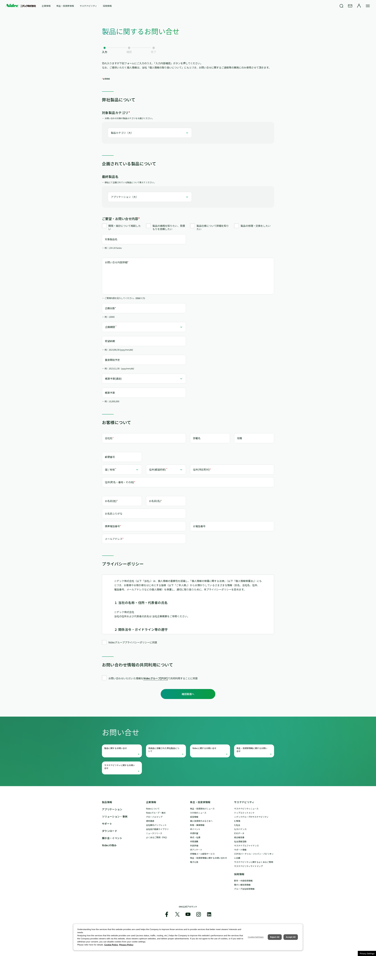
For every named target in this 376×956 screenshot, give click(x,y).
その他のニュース (198, 812)
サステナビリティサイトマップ (248, 866)
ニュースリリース (154, 833)
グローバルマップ (154, 816)
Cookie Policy (111, 945)
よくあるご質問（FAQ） (157, 837)
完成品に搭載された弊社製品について (163, 750)
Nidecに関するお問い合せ (204, 748)
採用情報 (107, 5)
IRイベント (195, 829)
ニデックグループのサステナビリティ (251, 816)
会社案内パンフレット (156, 825)
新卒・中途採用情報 (243, 880)
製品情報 (107, 802)
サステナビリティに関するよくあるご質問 (253, 862)
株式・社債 (195, 837)
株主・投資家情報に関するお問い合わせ (208, 857)
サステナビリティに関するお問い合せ (119, 767)
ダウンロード (109, 831)
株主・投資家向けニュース (202, 808)
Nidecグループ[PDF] (155, 678)
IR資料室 (194, 833)
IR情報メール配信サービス (202, 853)
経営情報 (194, 816)
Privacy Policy (126, 945)
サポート (107, 823)
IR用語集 (194, 841)
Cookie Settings (256, 937)
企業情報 (46, 5)
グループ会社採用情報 (244, 888)
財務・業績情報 (197, 825)
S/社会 (237, 825)
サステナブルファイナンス (246, 845)
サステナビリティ (88, 5)
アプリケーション (112, 809)
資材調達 (150, 820)
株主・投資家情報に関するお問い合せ (251, 750)
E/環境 (237, 820)
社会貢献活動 (240, 841)
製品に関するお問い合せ (115, 748)
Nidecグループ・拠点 (156, 812)
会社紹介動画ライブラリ (157, 829)
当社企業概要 (159, 616)
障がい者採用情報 (242, 884)
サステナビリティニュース (246, 808)
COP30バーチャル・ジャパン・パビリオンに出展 (253, 855)
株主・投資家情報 (65, 5)
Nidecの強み (109, 845)
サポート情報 (240, 849)
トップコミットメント (244, 812)
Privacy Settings (367, 953)
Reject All (274, 937)
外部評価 (194, 845)
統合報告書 (239, 837)
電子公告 (194, 862)
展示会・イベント (112, 838)
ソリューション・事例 (114, 816)
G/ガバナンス (240, 829)
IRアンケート (196, 849)
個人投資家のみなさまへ (201, 820)
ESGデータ (239, 833)
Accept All (291, 937)
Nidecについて (153, 808)
